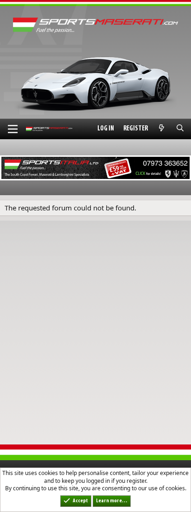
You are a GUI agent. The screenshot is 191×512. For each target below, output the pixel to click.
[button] (13, 129)
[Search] (180, 128)
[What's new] (162, 128)
